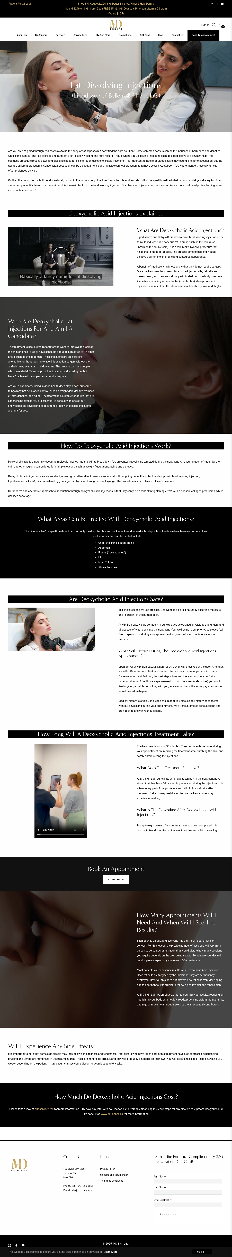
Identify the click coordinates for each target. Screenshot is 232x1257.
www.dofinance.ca (112, 1114)
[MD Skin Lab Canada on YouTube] (222, 3)
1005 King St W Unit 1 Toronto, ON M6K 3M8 (74, 1173)
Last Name (160, 1187)
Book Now (116, 879)
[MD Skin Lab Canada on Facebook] (217, 3)
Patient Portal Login (20, 3)
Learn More (110, 1251)
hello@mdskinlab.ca (81, 1190)
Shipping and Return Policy (114, 1174)
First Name (160, 1176)
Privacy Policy (107, 1168)
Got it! (202, 1252)
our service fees (44, 1109)
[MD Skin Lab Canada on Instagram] (212, 3)
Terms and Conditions (111, 1180)
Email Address (163, 1200)
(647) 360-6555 (85, 1186)
